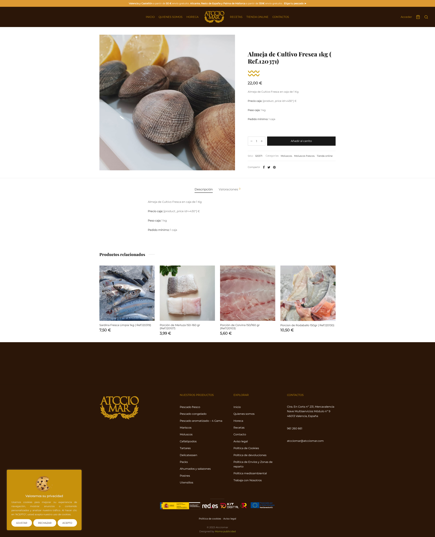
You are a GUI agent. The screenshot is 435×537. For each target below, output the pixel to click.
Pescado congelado (193, 413)
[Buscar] (426, 17)
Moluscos (282, 41)
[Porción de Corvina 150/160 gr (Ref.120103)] (247, 293)
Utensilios (186, 482)
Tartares (185, 448)
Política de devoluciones (249, 455)
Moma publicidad (225, 531)
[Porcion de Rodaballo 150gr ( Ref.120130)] (308, 293)
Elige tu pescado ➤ (295, 3)
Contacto (239, 434)
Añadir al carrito (301, 141)
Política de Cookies (246, 448)
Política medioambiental (250, 473)
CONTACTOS (280, 17)
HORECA (192, 17)
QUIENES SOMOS (170, 17)
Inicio (251, 41)
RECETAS (236, 17)
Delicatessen (188, 455)
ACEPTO (67, 522)
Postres (185, 475)
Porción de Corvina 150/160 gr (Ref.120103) (240, 326)
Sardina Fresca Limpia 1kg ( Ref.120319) (125, 325)
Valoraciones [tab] (229, 189)
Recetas (239, 427)
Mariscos (186, 427)
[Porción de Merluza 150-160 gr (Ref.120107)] (187, 293)
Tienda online (265, 41)
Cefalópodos (188, 441)
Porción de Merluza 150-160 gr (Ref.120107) (180, 326)
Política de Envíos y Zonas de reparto (253, 464)
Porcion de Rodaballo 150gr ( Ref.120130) (307, 325)
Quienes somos (244, 413)
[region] (44, 500)
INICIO (150, 17)
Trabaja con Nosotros (247, 480)
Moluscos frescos (301, 41)
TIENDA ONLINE (257, 17)
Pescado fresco (190, 407)
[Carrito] (418, 17)
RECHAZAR (44, 522)
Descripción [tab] (204, 189)
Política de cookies (210, 518)
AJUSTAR (21, 522)
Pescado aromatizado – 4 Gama (201, 420)
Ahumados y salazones (195, 468)
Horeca (238, 420)
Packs (184, 462)
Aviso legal (240, 441)
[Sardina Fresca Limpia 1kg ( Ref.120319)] (127, 293)
